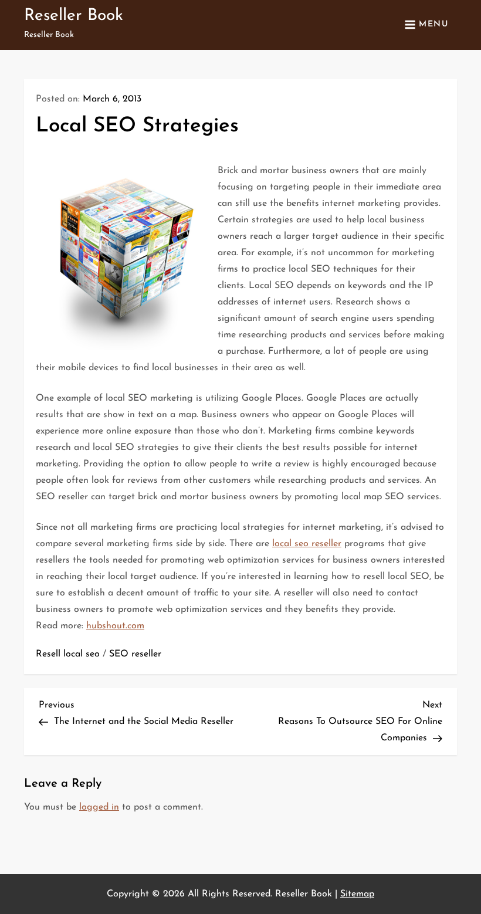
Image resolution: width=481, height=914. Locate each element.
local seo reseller (306, 544)
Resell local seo (68, 654)
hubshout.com (115, 626)
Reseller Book (73, 16)
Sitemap (357, 894)
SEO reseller (135, 654)
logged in (99, 807)
